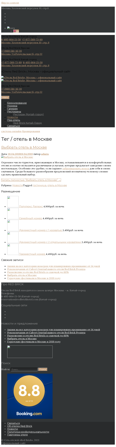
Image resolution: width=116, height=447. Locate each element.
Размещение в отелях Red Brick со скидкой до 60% (38, 272)
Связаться (13, 125)
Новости (12, 117)
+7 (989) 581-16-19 (11, 50)
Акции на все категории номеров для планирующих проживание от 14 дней (53, 266)
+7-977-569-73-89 (32, 39)
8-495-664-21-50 (11, 39)
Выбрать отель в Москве (24, 147)
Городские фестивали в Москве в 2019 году (33, 278)
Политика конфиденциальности (28, 431)
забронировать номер (75, 168)
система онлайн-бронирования (20, 131)
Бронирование (17, 103)
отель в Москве (57, 185)
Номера (12, 105)
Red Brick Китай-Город (27, 123)
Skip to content (10, 2)
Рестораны (14, 111)
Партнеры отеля (17, 434)
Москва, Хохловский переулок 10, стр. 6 (25, 42)
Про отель (13, 120)
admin (45, 153)
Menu (5, 97)
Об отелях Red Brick (19, 426)
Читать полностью (31, 180)
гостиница (39, 185)
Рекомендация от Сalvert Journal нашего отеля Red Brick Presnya (46, 269)
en (17, 31)
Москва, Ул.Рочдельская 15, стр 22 (21, 53)
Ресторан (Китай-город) (28, 114)
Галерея (12, 108)
